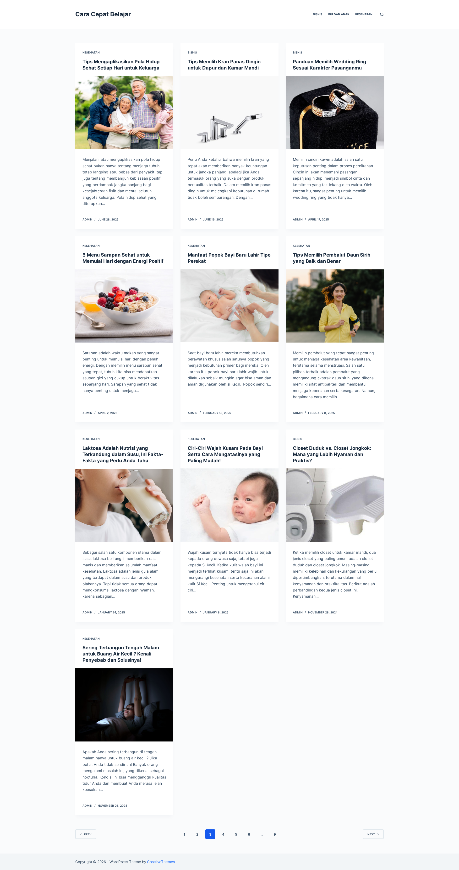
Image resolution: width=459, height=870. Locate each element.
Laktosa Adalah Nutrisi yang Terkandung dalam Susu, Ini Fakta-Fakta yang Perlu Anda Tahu (122, 454)
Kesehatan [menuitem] (363, 14)
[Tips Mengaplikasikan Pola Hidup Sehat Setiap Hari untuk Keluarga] (124, 112)
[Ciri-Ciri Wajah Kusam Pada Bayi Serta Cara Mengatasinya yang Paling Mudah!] (229, 505)
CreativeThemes (161, 861)
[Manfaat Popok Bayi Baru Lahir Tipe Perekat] (229, 306)
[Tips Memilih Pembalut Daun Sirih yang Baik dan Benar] (335, 306)
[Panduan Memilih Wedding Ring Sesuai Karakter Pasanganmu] (335, 112)
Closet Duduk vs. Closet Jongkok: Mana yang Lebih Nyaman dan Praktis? (332, 454)
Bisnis (192, 52)
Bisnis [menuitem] (317, 14)
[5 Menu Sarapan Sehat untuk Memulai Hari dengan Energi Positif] (124, 306)
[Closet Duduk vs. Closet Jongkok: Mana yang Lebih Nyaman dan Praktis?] (335, 505)
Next (371, 834)
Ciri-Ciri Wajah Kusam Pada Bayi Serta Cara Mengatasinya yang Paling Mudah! (225, 454)
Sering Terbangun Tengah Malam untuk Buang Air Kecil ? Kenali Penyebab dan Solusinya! (120, 654)
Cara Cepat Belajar (103, 14)
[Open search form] (382, 14)
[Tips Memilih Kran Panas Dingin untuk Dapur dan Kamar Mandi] (229, 112)
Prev (88, 834)
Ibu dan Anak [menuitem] (338, 14)
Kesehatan (91, 52)
